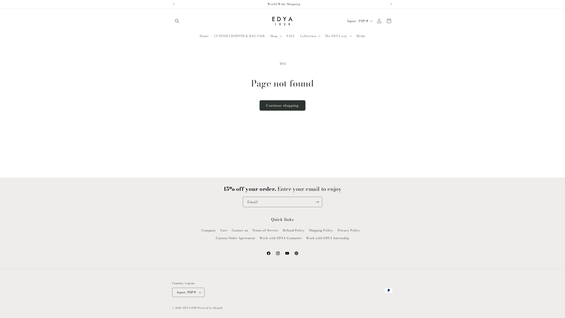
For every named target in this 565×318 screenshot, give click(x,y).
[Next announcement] (391, 4)
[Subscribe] (317, 202)
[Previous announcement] (174, 4)
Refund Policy (294, 230)
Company (209, 230)
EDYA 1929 (190, 308)
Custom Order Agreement (235, 238)
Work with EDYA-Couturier (281, 238)
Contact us (240, 230)
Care (223, 230)
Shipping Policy (321, 230)
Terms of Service (265, 230)
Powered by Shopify (210, 308)
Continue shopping (282, 105)
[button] (177, 21)
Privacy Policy (349, 230)
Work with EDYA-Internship (327, 238)
